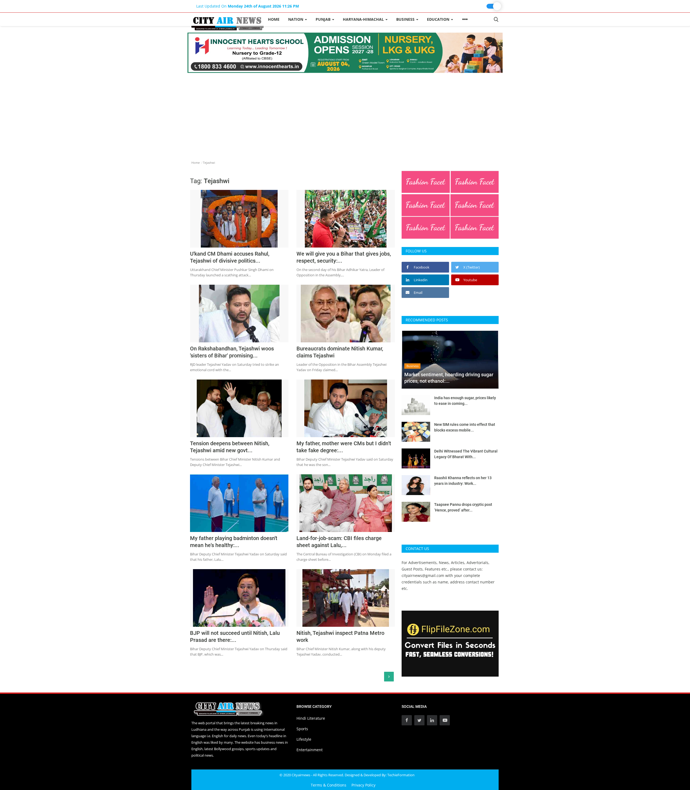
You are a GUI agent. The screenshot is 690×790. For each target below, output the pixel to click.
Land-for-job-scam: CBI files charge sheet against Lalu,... (339, 541)
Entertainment (309, 749)
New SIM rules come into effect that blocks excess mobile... (464, 427)
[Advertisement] (345, 113)
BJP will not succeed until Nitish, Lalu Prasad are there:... (235, 636)
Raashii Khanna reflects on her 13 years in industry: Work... (463, 481)
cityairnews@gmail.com (423, 575)
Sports (302, 728)
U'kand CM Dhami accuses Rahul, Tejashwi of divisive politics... (229, 257)
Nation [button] (296, 19)
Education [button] (438, 19)
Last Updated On (247, 6)
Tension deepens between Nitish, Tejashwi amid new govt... (229, 447)
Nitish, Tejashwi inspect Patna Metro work (340, 636)
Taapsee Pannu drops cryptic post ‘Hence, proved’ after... (463, 507)
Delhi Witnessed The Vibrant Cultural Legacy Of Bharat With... (466, 454)
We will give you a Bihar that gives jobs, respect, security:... (343, 257)
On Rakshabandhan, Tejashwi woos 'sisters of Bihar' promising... (232, 352)
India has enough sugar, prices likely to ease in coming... (465, 401)
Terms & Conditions (328, 785)
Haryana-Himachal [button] (364, 19)
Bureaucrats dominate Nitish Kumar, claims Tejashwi (339, 352)
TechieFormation (401, 774)
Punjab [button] (324, 19)
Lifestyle (303, 739)
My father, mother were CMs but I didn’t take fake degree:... (343, 447)
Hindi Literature (310, 718)
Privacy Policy (363, 785)
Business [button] (406, 19)
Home (274, 19)
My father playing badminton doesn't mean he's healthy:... (233, 541)
